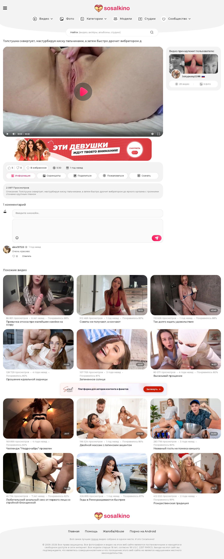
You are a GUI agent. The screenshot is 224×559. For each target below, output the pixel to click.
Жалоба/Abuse (113, 531)
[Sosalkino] (112, 8)
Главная (73, 531)
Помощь (91, 531)
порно (94, 539)
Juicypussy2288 (191, 76)
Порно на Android (143, 531)
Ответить (26, 256)
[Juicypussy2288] (193, 64)
